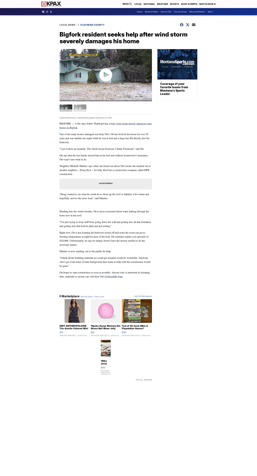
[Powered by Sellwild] (148, 380)
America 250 (166, 11)
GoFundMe (111, 276)
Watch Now (206, 4)
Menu (126, 4)
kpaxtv (44, 12)
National (149, 4)
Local (138, 4)
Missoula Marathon (197, 11)
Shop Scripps (189, 4)
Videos (140, 11)
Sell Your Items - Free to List (92, 297)
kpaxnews (51, 12)
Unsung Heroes (180, 11)
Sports (174, 4)
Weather (162, 4)
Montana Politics (151, 11)
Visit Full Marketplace (143, 296)
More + (211, 11)
